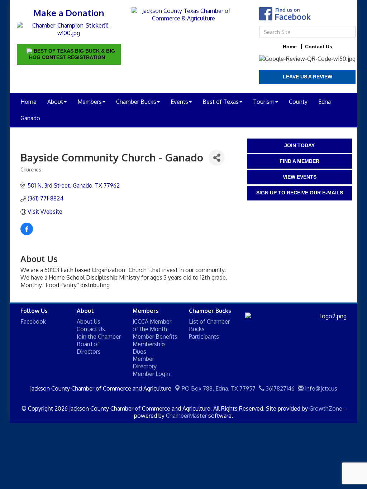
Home (28, 101)
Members (89, 101)
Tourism (264, 101)
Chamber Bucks (136, 101)
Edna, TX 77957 (219, 388)
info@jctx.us (320, 388)
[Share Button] (217, 158)
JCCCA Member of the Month (152, 325)
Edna (324, 101)
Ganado (30, 118)
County (298, 101)
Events (179, 101)
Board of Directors (89, 347)
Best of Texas (220, 101)
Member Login (151, 373)
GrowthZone (325, 408)
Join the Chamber (99, 336)
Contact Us (91, 329)
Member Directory (145, 362)
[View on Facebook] (26, 233)
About (55, 101)
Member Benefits (155, 336)
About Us (88, 321)
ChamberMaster (186, 415)
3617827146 (279, 388)
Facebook (33, 321)
